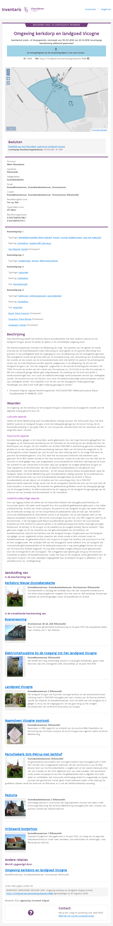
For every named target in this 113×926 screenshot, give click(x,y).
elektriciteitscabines (49, 260)
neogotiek (17, 307)
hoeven (56, 237)
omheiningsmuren (37, 296)
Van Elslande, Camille (18, 249)
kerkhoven (23, 296)
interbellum (23, 243)
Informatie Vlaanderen (100, 130)
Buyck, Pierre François (18, 313)
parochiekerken (54, 296)
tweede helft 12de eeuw (40, 243)
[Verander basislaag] (8, 83)
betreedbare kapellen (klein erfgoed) (35, 237)
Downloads (90, 9)
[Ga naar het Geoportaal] (8, 78)
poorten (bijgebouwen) (71, 237)
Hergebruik (106, 9)
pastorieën (23, 272)
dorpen (35, 260)
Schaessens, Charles (17, 325)
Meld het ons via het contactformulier (76, 916)
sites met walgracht (92, 237)
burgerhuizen (25, 260)
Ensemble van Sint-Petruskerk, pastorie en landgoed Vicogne (36, 146)
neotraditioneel (20, 284)
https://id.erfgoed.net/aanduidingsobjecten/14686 (29, 893)
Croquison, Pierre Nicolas (19, 319)
